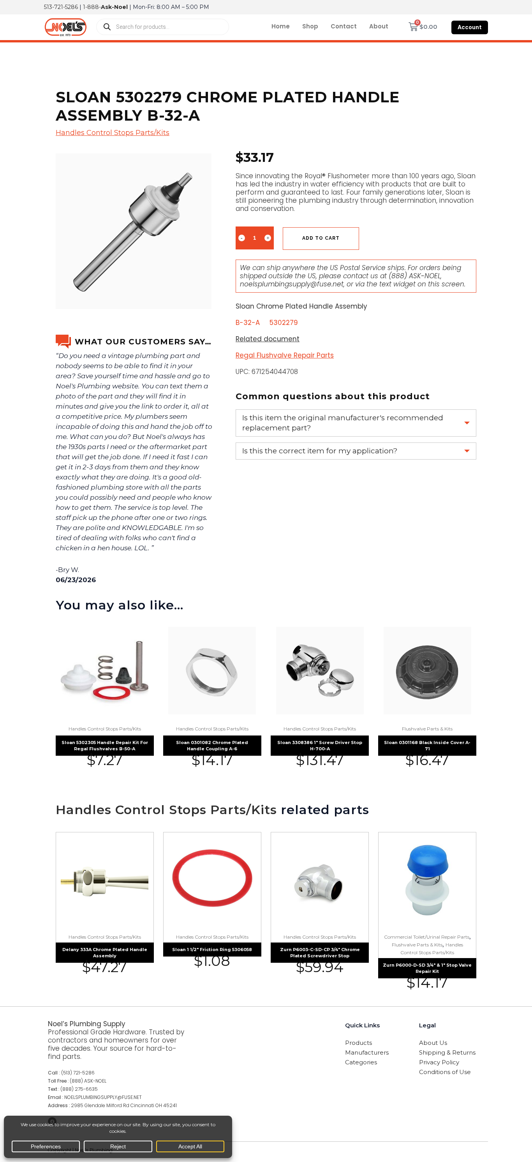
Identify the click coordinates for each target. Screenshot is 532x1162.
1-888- (105, 7)
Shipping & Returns (447, 1052)
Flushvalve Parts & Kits (427, 729)
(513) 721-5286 (78, 1072)
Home (280, 26)
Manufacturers (367, 1052)
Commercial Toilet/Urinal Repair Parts (426, 937)
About (378, 26)
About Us (433, 1042)
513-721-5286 (61, 7)
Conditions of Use (445, 1072)
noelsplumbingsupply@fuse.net (292, 284)
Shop (310, 26)
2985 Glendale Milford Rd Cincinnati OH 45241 (124, 1105)
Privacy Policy (439, 1062)
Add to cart (321, 238)
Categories (361, 1062)
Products (358, 1042)
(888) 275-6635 (79, 1089)
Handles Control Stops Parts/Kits (112, 132)
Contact (344, 26)
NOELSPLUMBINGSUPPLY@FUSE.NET (103, 1097)
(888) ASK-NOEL (414, 276)
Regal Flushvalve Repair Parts (285, 355)
